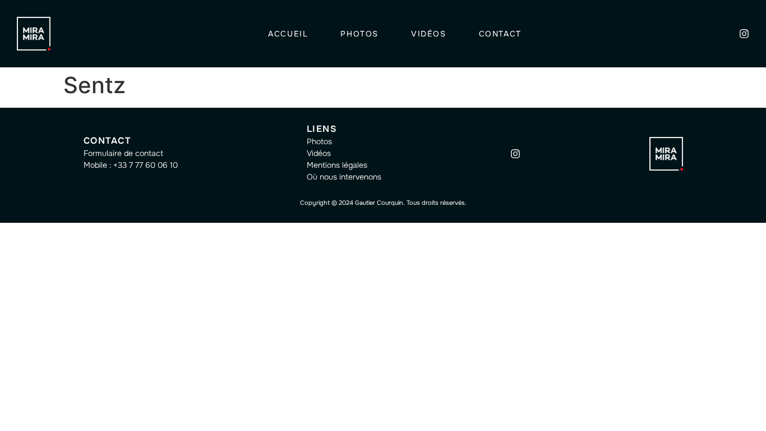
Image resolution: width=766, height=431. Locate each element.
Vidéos (428, 34)
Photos (359, 34)
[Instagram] (744, 34)
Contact (500, 34)
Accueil (288, 34)
